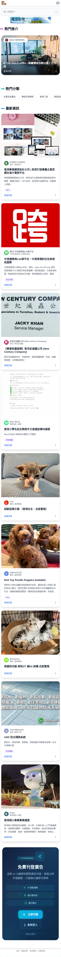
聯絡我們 (24, 951)
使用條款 (33, 951)
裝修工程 (44, 96)
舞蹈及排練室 (28, 96)
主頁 (17, 951)
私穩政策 (41, 951)
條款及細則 (30, 934)
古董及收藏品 (9, 96)
